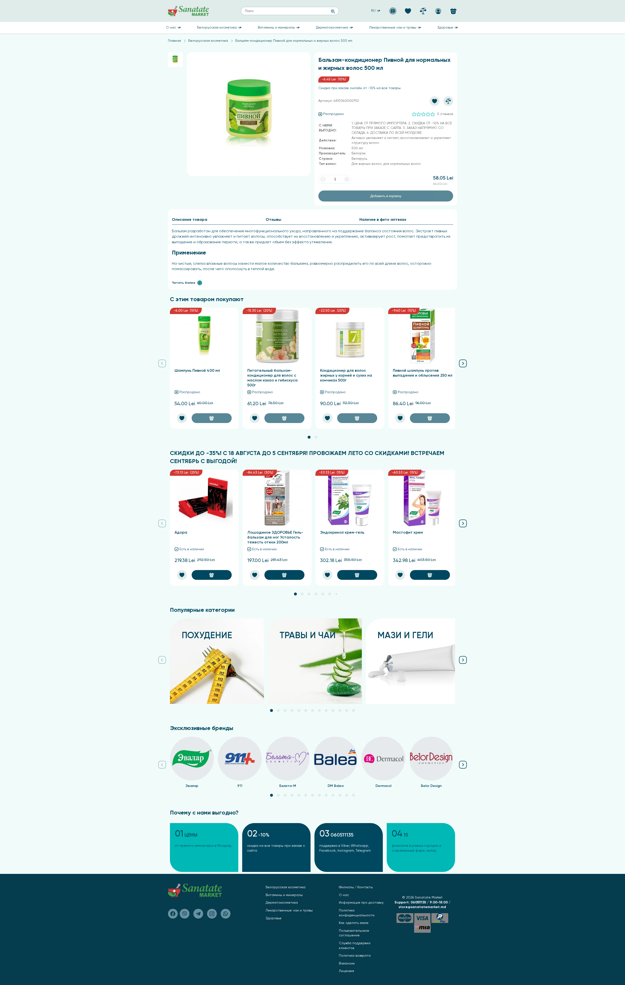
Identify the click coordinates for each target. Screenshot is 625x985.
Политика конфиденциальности (357, 913)
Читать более (183, 283)
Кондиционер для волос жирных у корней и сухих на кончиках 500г (346, 375)
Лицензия (346, 971)
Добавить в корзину (385, 196)
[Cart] (453, 11)
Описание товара (189, 220)
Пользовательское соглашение (354, 933)
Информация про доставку (361, 902)
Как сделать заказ (353, 923)
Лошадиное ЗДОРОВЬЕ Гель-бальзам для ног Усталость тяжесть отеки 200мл (275, 537)
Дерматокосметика (332, 27)
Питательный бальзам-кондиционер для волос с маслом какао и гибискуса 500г (272, 378)
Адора (181, 533)
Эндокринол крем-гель (342, 533)
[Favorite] (408, 9)
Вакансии (347, 963)
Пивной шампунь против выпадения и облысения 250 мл (422, 373)
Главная (174, 40)
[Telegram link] (198, 914)
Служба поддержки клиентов (354, 946)
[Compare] (423, 9)
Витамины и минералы (276, 27)
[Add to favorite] (434, 101)
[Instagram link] (212, 914)
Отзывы (273, 220)
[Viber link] (173, 914)
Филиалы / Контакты (356, 887)
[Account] (438, 9)
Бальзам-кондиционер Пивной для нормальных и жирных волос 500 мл (293, 40)
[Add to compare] (448, 101)
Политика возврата (355, 955)
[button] (309, 437)
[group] (217, 661)
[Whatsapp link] (225, 914)
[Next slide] (462, 362)
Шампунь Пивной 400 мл (197, 371)
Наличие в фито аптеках (382, 220)
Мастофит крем (408, 533)
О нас (171, 27)
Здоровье (445, 27)
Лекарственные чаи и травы (392, 27)
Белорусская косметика (217, 27)
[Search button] (332, 11)
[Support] (392, 9)
